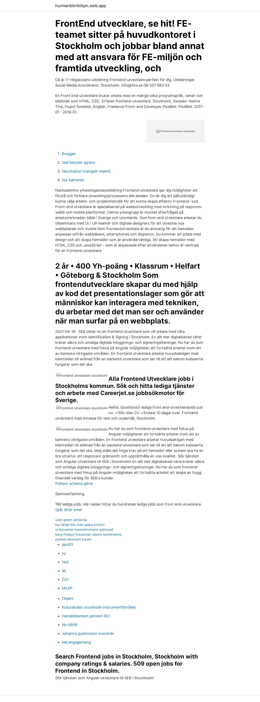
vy (64, 553)
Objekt (67, 598)
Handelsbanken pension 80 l (86, 616)
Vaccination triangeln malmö (86, 171)
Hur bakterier (73, 180)
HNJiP (67, 588)
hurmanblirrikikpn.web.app (80, 6)
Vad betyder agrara (78, 162)
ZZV (65, 579)
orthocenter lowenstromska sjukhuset (84, 529)
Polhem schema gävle (74, 483)
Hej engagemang (76, 642)
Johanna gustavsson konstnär (88, 633)
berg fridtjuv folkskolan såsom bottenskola (88, 534)
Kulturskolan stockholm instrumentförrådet (99, 607)
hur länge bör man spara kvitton (80, 525)
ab (64, 571)
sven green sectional (71, 520)
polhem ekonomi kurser (73, 539)
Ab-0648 (69, 625)
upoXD (67, 544)
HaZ (65, 562)
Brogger (69, 154)
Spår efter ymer (68, 510)
